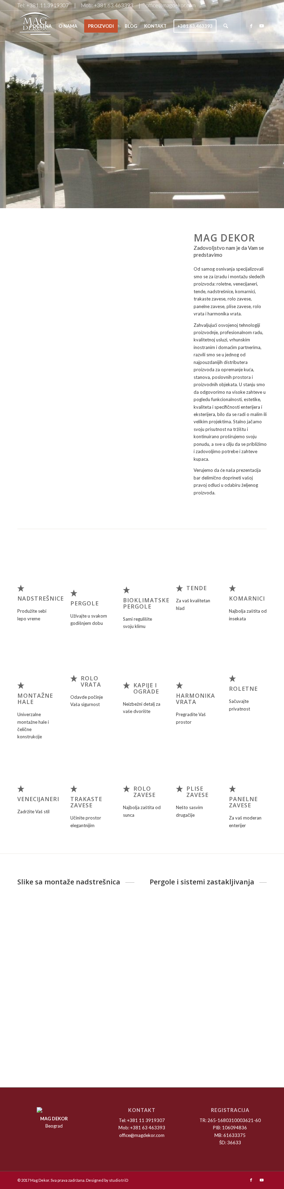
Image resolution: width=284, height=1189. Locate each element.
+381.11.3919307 (47, 5)
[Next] (163, 275)
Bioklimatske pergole (146, 603)
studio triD (118, 1180)
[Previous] (33, 275)
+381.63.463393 (113, 5)
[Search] (225, 26)
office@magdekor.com (170, 5)
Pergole (84, 603)
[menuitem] (40, 26)
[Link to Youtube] (261, 25)
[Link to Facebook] (251, 25)
